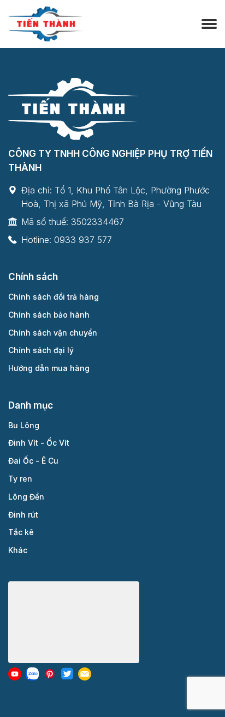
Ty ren (20, 478)
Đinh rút (23, 514)
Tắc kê (21, 532)
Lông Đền (26, 496)
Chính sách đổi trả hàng (53, 296)
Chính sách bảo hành (49, 314)
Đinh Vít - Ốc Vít (38, 442)
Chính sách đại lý (41, 350)
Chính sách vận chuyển (52, 332)
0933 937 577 (83, 239)
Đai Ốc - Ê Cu (33, 460)
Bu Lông (23, 425)
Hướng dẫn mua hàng (49, 368)
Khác (17, 550)
